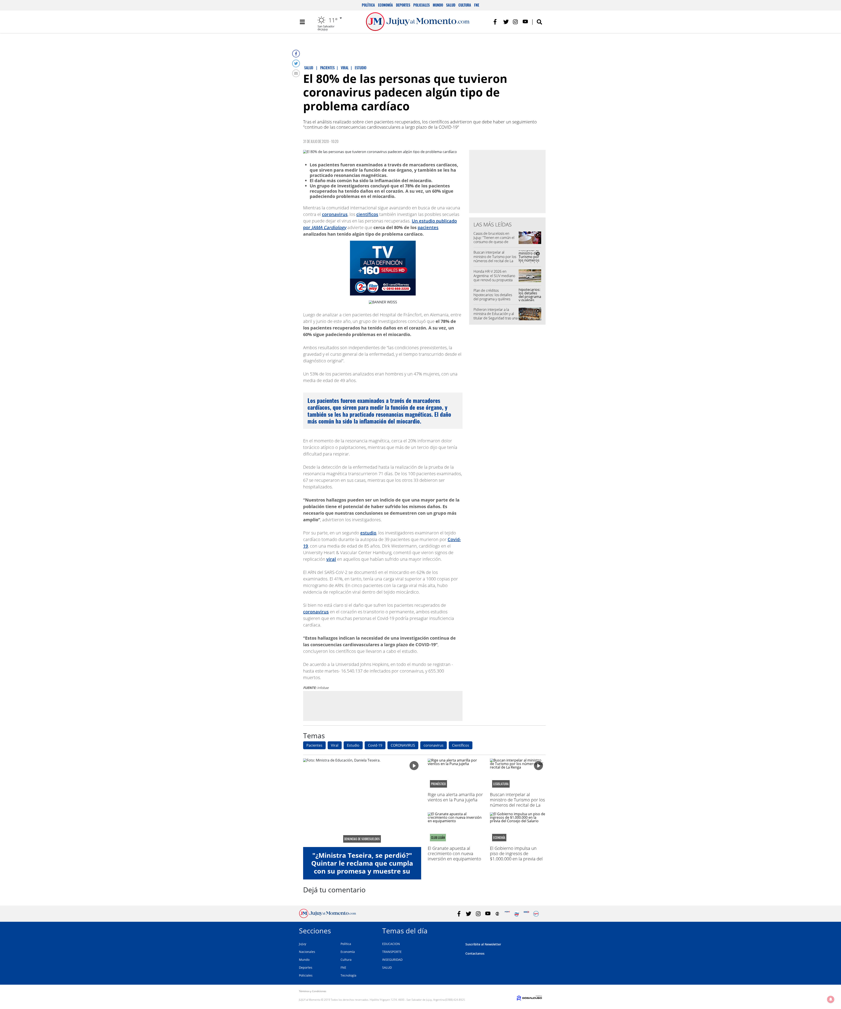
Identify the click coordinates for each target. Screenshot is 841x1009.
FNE (476, 5)
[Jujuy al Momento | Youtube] (525, 22)
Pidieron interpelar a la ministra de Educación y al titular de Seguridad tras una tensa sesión (496, 316)
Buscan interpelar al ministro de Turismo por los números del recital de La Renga (495, 258)
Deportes (403, 5)
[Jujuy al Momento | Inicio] (537, 930)
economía (499, 837)
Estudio (353, 745)
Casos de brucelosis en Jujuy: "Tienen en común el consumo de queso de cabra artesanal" (494, 240)
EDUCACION (391, 944)
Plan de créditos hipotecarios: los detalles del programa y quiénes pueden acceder (493, 297)
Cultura (464, 5)
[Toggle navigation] (302, 22)
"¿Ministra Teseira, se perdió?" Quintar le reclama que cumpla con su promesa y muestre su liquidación (362, 867)
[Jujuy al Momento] (327, 916)
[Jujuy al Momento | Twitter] (506, 22)
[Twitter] (296, 63)
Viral (334, 745)
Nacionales (307, 952)
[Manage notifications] (830, 999)
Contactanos (474, 953)
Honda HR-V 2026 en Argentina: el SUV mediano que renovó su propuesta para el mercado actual (494, 278)
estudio (368, 533)
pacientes (428, 227)
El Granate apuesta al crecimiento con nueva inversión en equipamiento (454, 853)
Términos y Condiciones (312, 991)
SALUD (387, 967)
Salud (450, 5)
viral (331, 559)
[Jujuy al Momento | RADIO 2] (526, 913)
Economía (385, 5)
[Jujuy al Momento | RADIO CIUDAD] (536, 913)
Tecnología (348, 975)
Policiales (421, 5)
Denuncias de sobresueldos (362, 838)
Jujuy (302, 944)
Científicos (460, 745)
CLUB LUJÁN (438, 837)
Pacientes (314, 745)
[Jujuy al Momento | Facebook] (496, 22)
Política (368, 5)
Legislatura (501, 783)
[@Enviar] (296, 73)
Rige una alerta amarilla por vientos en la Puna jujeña (455, 797)
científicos (367, 214)
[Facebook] (296, 53)
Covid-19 (375, 745)
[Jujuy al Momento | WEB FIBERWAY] (516, 913)
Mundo (438, 5)
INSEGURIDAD (392, 959)
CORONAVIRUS (403, 745)
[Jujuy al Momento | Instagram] (515, 22)
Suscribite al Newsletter (483, 944)
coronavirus (335, 214)
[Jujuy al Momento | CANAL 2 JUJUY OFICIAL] (497, 913)
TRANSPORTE (392, 952)
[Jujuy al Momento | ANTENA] (507, 913)
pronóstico (438, 783)
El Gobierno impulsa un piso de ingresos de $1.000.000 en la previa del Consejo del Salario (516, 856)
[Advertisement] (383, 706)
